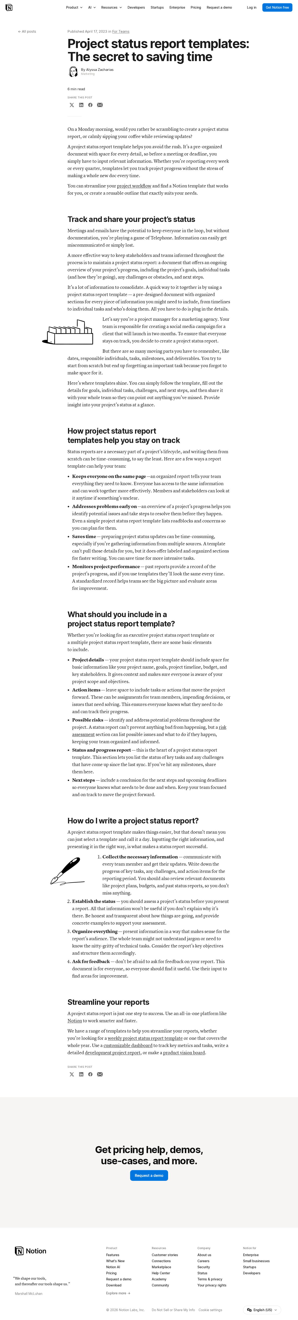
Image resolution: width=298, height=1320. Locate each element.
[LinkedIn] (81, 105)
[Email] (99, 105)
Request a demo (149, 1175)
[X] (72, 105)
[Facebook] (90, 105)
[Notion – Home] (9, 7)
